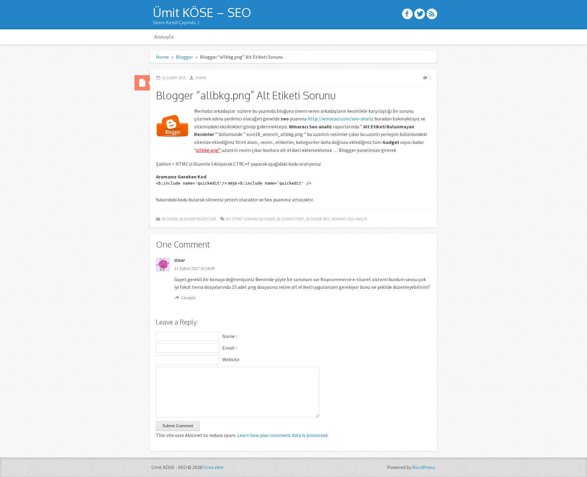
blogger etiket (290, 218)
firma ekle (212, 467)
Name (229, 336)
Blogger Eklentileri (198, 218)
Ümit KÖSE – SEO (202, 12)
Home (162, 57)
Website (230, 359)
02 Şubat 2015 (174, 77)
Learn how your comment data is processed (282, 435)
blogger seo (317, 218)
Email (229, 348)
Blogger (184, 57)
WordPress (423, 467)
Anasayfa (163, 37)
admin (200, 77)
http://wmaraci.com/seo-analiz (341, 119)
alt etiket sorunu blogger (250, 218)
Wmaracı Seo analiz (349, 218)
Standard (142, 82)
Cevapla (188, 297)
